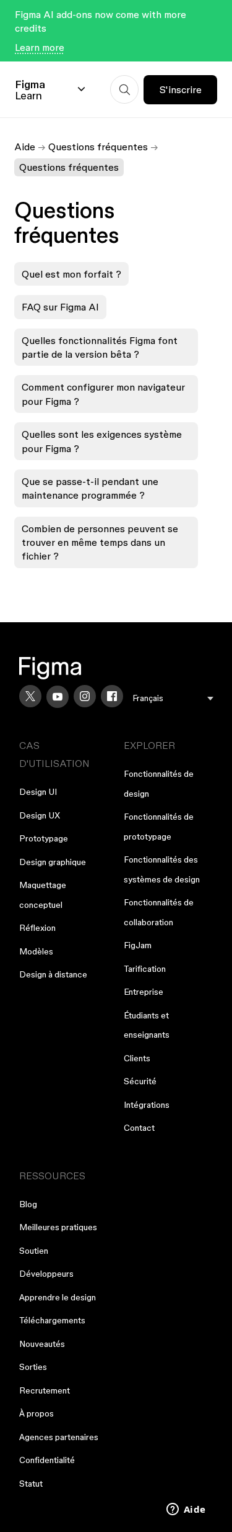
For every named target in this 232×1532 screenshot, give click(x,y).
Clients (137, 1058)
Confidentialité (47, 1460)
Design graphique (52, 862)
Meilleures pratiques (58, 1227)
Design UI (38, 792)
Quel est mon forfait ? (71, 273)
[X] (30, 696)
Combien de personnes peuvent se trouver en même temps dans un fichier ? (100, 542)
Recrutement (44, 1390)
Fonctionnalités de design (159, 784)
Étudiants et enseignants (147, 1025)
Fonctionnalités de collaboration (159, 912)
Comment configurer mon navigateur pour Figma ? (103, 393)
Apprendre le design (57, 1297)
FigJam (138, 945)
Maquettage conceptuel (42, 895)
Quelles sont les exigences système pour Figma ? (102, 440)
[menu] (173, 698)
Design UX (39, 815)
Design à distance (53, 974)
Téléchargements (52, 1320)
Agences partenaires (58, 1437)
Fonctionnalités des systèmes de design (162, 869)
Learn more (39, 47)
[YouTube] (57, 697)
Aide (24, 146)
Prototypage (43, 838)
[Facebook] (112, 696)
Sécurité (140, 1081)
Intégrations (147, 1105)
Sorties (33, 1367)
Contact (139, 1128)
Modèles (36, 951)
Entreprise (143, 992)
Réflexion (37, 928)
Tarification (145, 969)
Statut (31, 1484)
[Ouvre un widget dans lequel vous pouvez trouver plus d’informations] (186, 1510)
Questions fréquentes (98, 146)
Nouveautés (42, 1344)
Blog (28, 1204)
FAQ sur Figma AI (60, 306)
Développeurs (46, 1274)
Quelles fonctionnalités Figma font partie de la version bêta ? (100, 347)
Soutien (33, 1251)
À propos (36, 1413)
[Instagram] (85, 696)
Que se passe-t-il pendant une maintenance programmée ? (90, 488)
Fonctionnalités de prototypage (159, 826)
